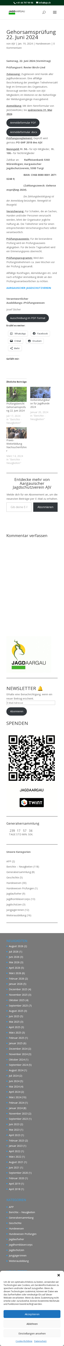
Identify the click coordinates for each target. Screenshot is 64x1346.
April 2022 (14, 1151)
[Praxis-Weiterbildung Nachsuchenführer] (16, 433)
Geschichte (12, 877)
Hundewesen (43, 43)
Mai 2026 (14, 962)
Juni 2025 (14, 1016)
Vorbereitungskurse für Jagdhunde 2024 (40, 403)
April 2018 (14, 1189)
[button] (58, 1275)
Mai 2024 (14, 1086)
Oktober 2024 (17, 1059)
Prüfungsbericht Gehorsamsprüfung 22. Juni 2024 (16, 407)
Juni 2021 (14, 1167)
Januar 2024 (16, 1108)
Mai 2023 (14, 1129)
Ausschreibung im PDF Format (27, 318)
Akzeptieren (32, 1314)
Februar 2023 (16, 1140)
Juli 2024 (13, 1075)
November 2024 (18, 1054)
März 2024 (15, 1097)
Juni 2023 (14, 1124)
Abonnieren (45, 507)
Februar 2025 (16, 1037)
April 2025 (14, 1027)
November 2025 (18, 994)
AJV (13, 43)
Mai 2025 (14, 1021)
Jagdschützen (14, 904)
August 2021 (16, 1162)
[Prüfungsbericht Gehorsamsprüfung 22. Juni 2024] (16, 394)
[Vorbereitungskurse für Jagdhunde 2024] (40, 392)
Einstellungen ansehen (32, 1333)
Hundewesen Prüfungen (20, 888)
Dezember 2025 (18, 989)
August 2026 (16, 946)
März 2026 (15, 973)
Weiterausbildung (16, 915)
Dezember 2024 (18, 1048)
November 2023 (18, 1113)
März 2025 (15, 1032)
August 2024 (16, 1070)
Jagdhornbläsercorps (18, 899)
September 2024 (18, 1064)
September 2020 (18, 1172)
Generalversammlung (18, 872)
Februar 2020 (16, 1178)
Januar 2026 (16, 983)
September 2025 (18, 1005)
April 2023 (14, 1135)
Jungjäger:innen (15, 910)
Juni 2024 (14, 1081)
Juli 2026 (13, 951)
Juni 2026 (14, 956)
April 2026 (14, 967)
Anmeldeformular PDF (23, 122)
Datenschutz (40, 1341)
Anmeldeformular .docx (23, 132)
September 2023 (18, 1118)
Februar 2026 (16, 978)
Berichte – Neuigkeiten (19, 866)
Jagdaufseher (14, 893)
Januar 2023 (16, 1145)
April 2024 (14, 1091)
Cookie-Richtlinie (24, 1341)
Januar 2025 (16, 1043)
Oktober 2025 (17, 1000)
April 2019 (14, 1183)
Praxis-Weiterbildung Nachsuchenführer (16, 445)
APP (8, 861)
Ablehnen (32, 1323)
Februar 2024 (16, 1102)
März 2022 (15, 1156)
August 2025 (16, 1010)
